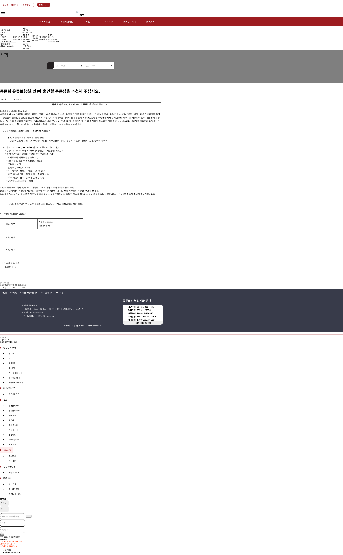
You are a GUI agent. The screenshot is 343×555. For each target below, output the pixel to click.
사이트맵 (59, 292)
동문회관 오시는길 (16, 382)
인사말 (2, 32)
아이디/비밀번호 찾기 (12, 552)
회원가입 (14, 4)
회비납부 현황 (52, 39)
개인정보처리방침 (9, 292)
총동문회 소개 (45, 21)
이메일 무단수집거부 (29, 292)
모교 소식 (12, 444)
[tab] (171, 347)
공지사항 (108, 21)
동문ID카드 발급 (53, 41)
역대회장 (3, 37)
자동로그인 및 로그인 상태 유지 (11, 537)
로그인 (5, 4)
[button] (4, 287)
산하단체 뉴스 (27, 32)
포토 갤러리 (26, 39)
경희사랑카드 (67, 21)
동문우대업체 (129, 21)
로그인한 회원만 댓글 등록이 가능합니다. (13, 285)
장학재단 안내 (14, 377)
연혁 (1, 35)
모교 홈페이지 (47, 292)
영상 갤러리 (26, 41)
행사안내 (35, 38)
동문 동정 (26, 35)
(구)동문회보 (14, 439)
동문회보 (12, 434)
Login (2, 534)
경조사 (25, 37)
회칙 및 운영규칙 (6, 41)
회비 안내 (51, 37)
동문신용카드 (17, 39)
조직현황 (3, 39)
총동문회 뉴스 (27, 30)
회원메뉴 (26, 4)
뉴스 (88, 21)
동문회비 (150, 21)
